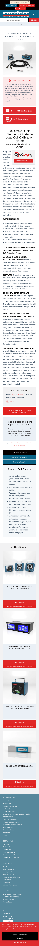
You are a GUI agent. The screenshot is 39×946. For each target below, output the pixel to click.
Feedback (6, 844)
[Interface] (16, 14)
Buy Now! (20, 602)
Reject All (20, 938)
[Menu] (27, 14)
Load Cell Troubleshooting (11, 897)
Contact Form (7, 849)
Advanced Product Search (19, 2)
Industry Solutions (8, 872)
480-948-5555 (20, 8)
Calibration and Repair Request (12, 894)
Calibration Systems (9, 830)
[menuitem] (27, 14)
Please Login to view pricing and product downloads (19, 411)
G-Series (5, 835)
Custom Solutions (8, 869)
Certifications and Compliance (12, 855)
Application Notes (8, 874)
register (20, 394)
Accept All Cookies (20, 934)
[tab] (19, 452)
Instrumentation (8, 817)
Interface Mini (7, 803)
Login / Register (11, 5)
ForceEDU (6, 866)
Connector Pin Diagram (19, 457)
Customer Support (8, 847)
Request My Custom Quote (21, 111)
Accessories (6, 832)
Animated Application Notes (11, 877)
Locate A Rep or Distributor (11, 857)
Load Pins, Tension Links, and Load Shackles (16, 814)
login (13, 394)
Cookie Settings (20, 942)
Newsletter (6, 914)
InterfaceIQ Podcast (9, 919)
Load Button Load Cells (10, 806)
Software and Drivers (9, 899)
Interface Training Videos (10, 885)
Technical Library (8, 902)
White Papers (7, 882)
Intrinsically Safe (8, 827)
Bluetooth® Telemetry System (12, 825)
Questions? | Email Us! (27, 5)
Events (5, 911)
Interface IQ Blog (8, 916)
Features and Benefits (19, 452)
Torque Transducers (9, 811)
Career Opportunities (9, 852)
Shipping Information (19, 462)
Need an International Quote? (16, 120)
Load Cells (6, 801)
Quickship (22, 445)
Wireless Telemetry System (11, 822)
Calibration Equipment (17, 443)
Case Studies (7, 880)
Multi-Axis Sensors (8, 809)
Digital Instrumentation (10, 819)
